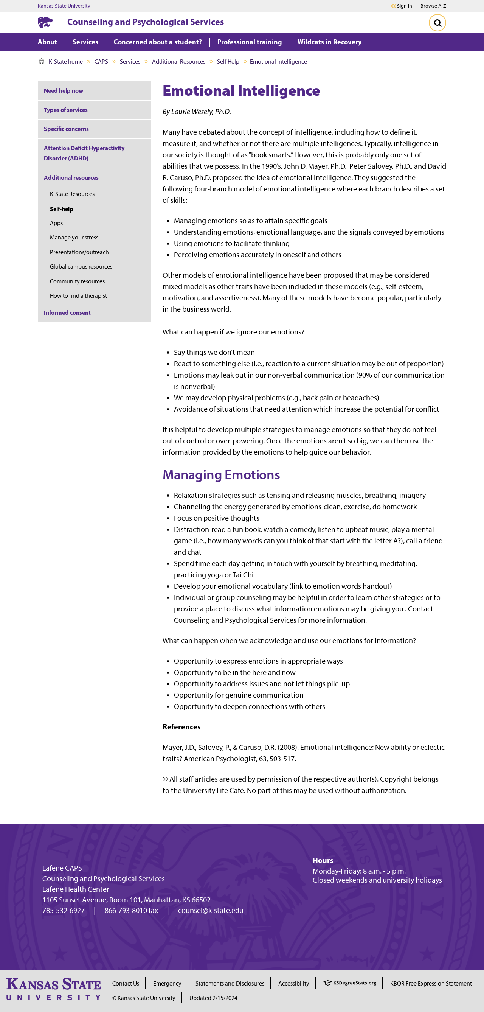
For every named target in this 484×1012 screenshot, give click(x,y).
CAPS (101, 61)
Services (130, 61)
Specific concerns (66, 128)
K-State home (66, 61)
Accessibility (293, 983)
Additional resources (71, 177)
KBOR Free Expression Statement (431, 983)
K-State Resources (72, 193)
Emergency (167, 983)
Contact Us (125, 983)
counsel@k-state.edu (211, 910)
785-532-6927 (63, 910)
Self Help (228, 61)
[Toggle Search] (437, 22)
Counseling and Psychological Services (145, 21)
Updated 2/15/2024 (213, 997)
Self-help (61, 209)
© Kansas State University (143, 997)
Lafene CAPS (62, 867)
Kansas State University (64, 6)
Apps (56, 223)
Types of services (66, 109)
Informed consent (67, 312)
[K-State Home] (45, 22)
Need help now (63, 90)
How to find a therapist (78, 295)
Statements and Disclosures (229, 983)
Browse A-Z (433, 6)
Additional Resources (178, 61)
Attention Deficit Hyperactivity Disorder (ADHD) (84, 153)
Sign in (404, 6)
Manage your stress (74, 237)
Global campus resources (81, 266)
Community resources (77, 281)
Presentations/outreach (79, 252)
